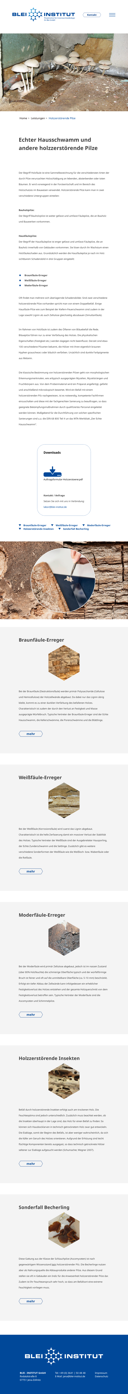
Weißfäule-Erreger (67, 525)
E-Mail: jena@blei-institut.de (70, 1376)
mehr (31, 734)
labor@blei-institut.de (55, 506)
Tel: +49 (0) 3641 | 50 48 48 (70, 1372)
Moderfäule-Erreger (99, 525)
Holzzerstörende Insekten (38, 528)
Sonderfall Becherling (76, 528)
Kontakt (92, 14)
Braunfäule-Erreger (34, 525)
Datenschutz (101, 1376)
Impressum (101, 1372)
